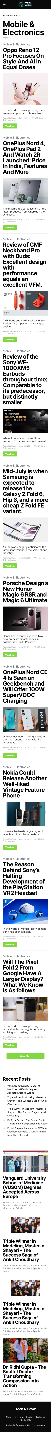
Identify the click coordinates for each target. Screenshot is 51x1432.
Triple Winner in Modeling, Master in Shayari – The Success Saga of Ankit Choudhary (27, 1101)
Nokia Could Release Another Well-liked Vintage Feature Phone (25, 784)
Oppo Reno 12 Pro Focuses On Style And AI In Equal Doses (23, 58)
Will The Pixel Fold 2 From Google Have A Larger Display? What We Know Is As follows (23, 976)
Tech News (19, 1417)
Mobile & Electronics (16, 44)
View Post (9, 126)
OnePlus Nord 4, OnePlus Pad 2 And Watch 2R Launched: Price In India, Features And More (25, 157)
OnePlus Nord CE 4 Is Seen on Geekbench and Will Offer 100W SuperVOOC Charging (25, 686)
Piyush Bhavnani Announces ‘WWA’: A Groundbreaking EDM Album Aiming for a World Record (27, 1131)
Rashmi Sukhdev (9, 118)
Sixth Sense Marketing (36, 1425)
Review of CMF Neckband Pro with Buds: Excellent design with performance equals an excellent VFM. (24, 264)
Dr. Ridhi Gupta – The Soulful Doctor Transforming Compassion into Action (27, 1122)
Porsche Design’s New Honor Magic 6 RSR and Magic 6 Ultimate (25, 592)
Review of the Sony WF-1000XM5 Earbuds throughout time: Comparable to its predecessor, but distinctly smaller (25, 379)
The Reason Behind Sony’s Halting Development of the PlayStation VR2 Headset (24, 878)
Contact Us (25, 1420)
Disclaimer (40, 1417)
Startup (29, 1417)
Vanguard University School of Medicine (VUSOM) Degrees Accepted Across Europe (23, 1089)
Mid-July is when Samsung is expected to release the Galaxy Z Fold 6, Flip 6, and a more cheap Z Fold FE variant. (25, 491)
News (8, 1417)
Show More (25, 1056)
